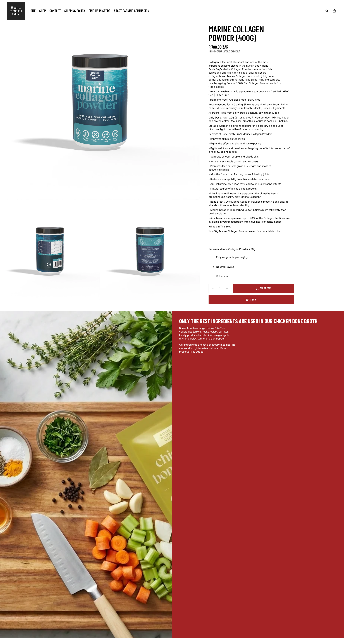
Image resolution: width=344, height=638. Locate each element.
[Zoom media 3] (150, 250)
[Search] (327, 11)
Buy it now (251, 299)
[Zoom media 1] (100, 100)
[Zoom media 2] (50, 250)
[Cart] (334, 11)
